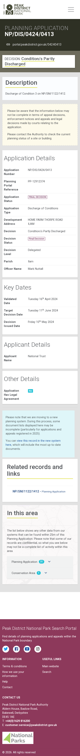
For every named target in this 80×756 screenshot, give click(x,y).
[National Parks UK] (17, 736)
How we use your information (13, 674)
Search (46, 671)
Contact (7, 687)
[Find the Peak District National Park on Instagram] (37, 649)
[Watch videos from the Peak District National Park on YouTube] (27, 649)
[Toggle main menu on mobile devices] (71, 9)
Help (5, 681)
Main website (50, 666)
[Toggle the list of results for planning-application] (49, 561)
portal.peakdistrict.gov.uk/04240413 (37, 44)
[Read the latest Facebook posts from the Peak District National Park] (16, 649)
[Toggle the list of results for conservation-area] (46, 573)
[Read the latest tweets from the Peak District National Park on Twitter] (5, 649)
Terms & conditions (14, 666)
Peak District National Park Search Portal (39, 628)
